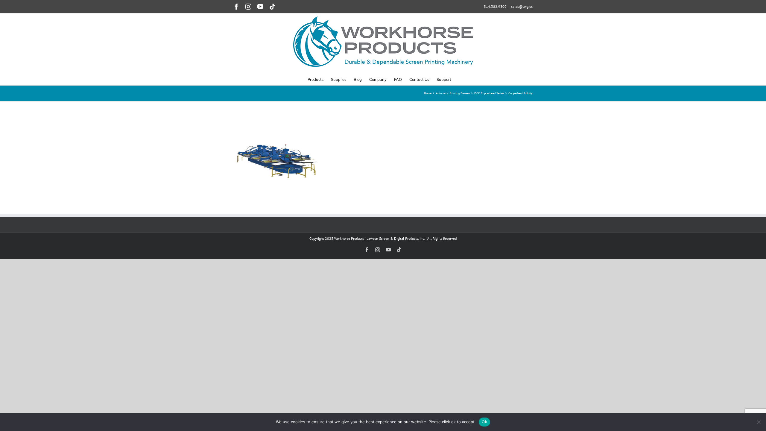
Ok (484, 421)
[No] (759, 422)
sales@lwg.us (522, 6)
